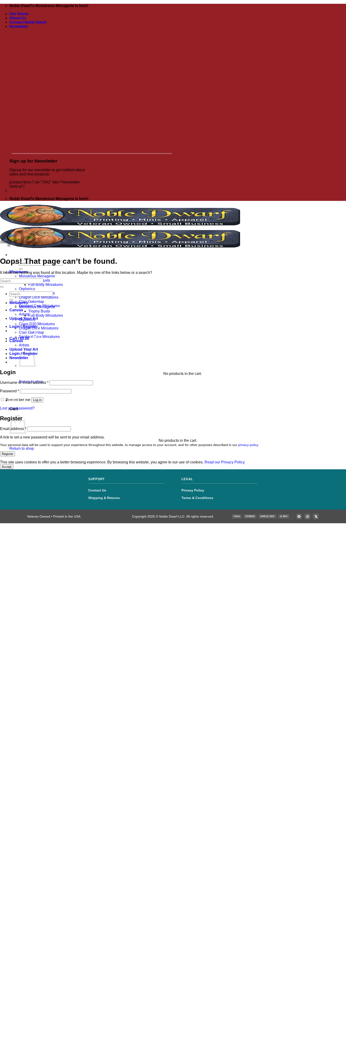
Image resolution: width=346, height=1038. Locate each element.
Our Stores (19, 14)
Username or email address (24, 383)
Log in (37, 400)
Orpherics (27, 289)
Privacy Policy (192, 490)
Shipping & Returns (104, 498)
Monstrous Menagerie (37, 276)
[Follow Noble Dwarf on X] (316, 516)
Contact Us (97, 490)
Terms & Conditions (197, 498)
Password (9, 391)
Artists (24, 314)
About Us (17, 18)
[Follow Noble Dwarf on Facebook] (299, 516)
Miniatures (18, 303)
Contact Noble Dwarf (27, 22)
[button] (18, 26)
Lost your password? (17, 408)
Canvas (16, 310)
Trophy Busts (39, 311)
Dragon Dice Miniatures (38, 297)
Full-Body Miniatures (45, 285)
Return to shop (21, 448)
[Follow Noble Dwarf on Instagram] (307, 516)
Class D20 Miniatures (37, 324)
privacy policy (248, 445)
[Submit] (21, 269)
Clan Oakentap (31, 302)
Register (7, 454)
